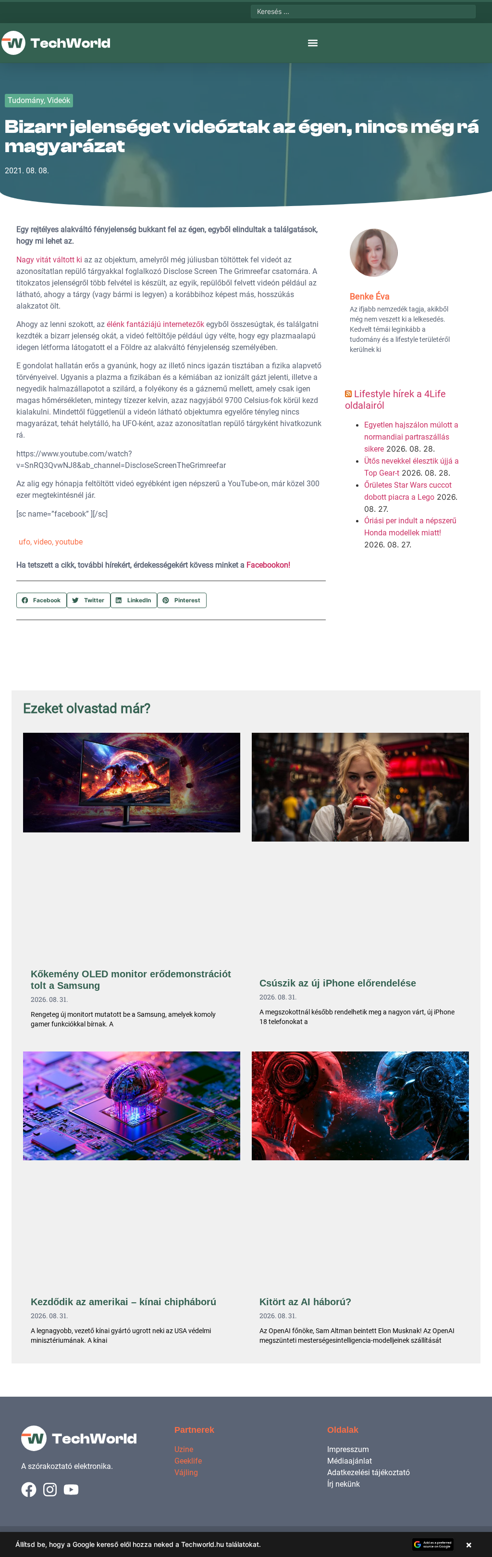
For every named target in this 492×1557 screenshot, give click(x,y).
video (43, 541)
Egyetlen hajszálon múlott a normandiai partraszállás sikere (411, 437)
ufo (24, 541)
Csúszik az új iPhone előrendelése (337, 983)
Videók (58, 100)
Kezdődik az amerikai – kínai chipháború (123, 1302)
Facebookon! (268, 565)
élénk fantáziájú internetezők (155, 324)
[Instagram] (50, 1489)
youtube (69, 541)
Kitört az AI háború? (305, 1302)
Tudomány (26, 100)
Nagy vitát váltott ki (49, 259)
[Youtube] (71, 1489)
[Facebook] (29, 1489)
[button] (312, 43)
